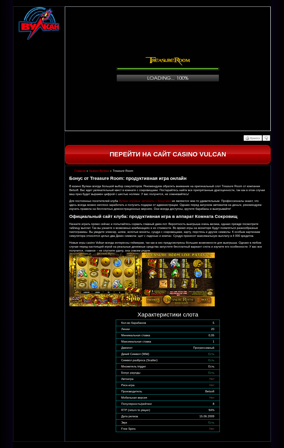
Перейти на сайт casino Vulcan (168, 154)
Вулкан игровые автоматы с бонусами (145, 201)
